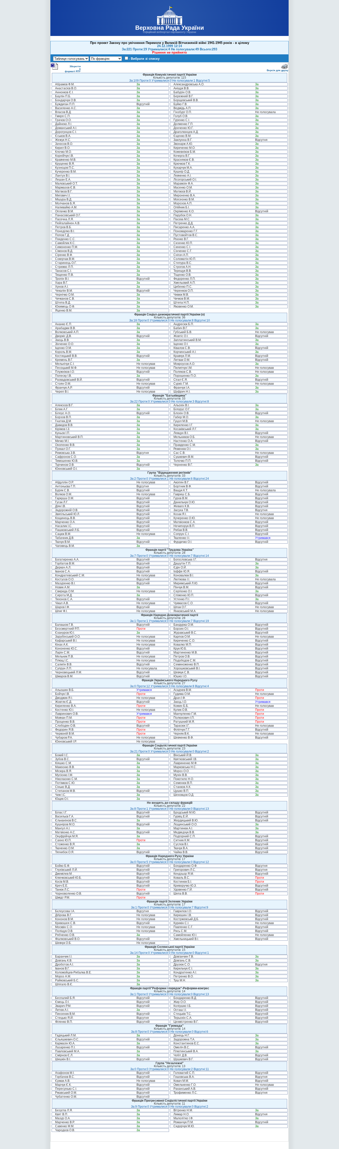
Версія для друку (277, 70)
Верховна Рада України (169, 27)
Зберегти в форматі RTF (73, 69)
